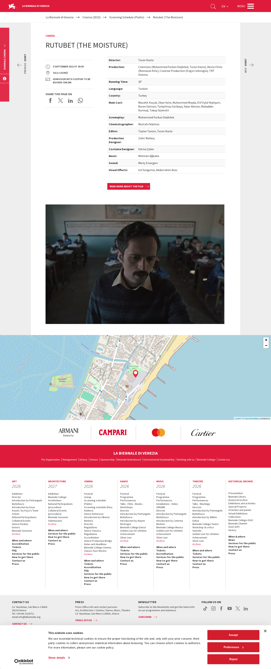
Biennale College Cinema (97, 547)
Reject (233, 659)
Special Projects (237, 506)
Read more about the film (126, 186)
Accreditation (20, 543)
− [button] (266, 345)
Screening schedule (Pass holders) (98, 509)
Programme (126, 497)
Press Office (83, 620)
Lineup (87, 497)
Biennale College (206, 459)
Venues (94, 459)
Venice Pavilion (20, 524)
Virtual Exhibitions (238, 513)
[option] (68, 433)
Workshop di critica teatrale (203, 529)
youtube (229, 610)
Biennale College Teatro (205, 524)
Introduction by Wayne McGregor (132, 522)
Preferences (231, 647)
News (231, 540)
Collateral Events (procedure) (57, 512)
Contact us (224, 459)
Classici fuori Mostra (95, 550)
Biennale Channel (237, 523)
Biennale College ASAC (240, 520)
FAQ (14, 550)
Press (15, 564)
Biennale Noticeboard (129, 459)
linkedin (246, 610)
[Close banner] (265, 631)
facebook (221, 610)
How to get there (22, 557)
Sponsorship (108, 459)
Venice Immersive (94, 514)
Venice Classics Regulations (92, 532)
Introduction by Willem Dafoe (204, 519)
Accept (233, 634)
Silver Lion (125, 537)
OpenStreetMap (252, 418)
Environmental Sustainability (159, 459)
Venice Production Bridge (98, 540)
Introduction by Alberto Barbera (97, 519)
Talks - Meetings (201, 504)
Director (16, 497)
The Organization (50, 459)
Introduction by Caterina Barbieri (169, 522)
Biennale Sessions (22, 530)
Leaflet (238, 418)
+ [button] (266, 340)
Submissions (55, 520)
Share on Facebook (50, 100)
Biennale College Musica (169, 527)
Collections (234, 516)
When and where (22, 540)
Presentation (235, 493)
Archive (16, 534)
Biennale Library (237, 496)
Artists (15, 514)
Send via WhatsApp (80, 100)
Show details (56, 657)
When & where (236, 536)
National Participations (24, 517)
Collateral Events (21, 520)
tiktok (205, 610)
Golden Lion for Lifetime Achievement (133, 532)
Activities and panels (239, 510)
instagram (213, 610)
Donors (16, 527)
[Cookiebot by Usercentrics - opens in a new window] (24, 662)
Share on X (60, 100)
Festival (88, 493)
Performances (128, 500)
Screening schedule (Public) (95, 502)
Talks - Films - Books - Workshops (131, 505)
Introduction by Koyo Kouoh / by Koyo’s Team (25, 509)
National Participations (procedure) (60, 505)
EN (224, 6)
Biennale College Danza (133, 527)
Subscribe (145, 617)
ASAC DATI (233, 526)
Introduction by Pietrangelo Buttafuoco (27, 502)
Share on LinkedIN (70, 100)
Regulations (90, 527)
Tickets (16, 547)
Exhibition (17, 493)
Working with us (185, 459)
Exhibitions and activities (242, 503)
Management (69, 459)
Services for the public (25, 553)
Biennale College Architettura (57, 498)
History (83, 459)
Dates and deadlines (95, 544)
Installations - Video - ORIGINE (167, 505)
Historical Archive (238, 500)
